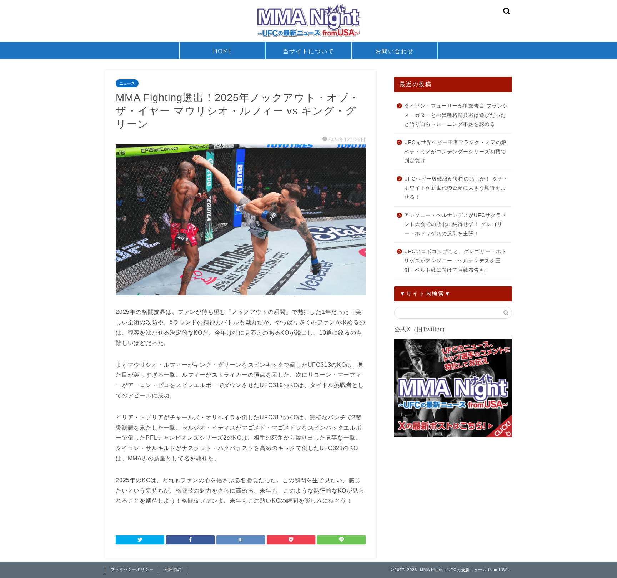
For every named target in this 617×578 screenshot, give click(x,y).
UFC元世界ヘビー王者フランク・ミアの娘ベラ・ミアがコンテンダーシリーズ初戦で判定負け (455, 151)
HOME (222, 51)
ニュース (127, 83)
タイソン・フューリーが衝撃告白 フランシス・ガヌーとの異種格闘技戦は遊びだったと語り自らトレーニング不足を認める (456, 115)
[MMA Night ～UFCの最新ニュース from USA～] (308, 37)
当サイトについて (308, 51)
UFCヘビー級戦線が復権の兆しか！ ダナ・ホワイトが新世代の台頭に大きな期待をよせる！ (456, 188)
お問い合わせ (394, 51)
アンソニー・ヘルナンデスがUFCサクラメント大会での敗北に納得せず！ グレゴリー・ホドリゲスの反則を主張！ (455, 224)
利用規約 (173, 569)
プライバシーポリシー (132, 569)
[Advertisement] (453, 490)
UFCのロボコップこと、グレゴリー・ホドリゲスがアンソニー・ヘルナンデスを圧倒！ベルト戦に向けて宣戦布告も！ (455, 260)
